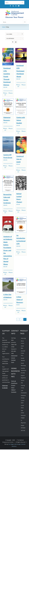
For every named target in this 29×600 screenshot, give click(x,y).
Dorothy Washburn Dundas (23, 370)
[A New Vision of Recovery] (21, 286)
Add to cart (5, 93)
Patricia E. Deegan (23, 416)
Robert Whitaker (23, 426)
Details (11, 93)
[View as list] (15, 42)
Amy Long (23, 338)
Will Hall (23, 430)
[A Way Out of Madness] (8, 285)
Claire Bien (22, 347)
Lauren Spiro (22, 401)
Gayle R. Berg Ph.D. (23, 376)
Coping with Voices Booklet (20, 120)
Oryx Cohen (22, 411)
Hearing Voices (23, 386)
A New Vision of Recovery (19, 299)
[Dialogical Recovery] (8, 106)
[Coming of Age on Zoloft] (21, 144)
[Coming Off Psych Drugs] (8, 144)
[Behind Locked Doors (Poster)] (21, 183)
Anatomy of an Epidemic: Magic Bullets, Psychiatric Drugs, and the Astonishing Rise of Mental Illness (7, 250)
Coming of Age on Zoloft (20, 159)
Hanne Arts (22, 381)
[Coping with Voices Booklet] (21, 106)
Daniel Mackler (23, 359)
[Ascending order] (22, 34)
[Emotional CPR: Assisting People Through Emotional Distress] (8, 56)
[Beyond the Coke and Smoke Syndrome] (8, 183)
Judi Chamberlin (24, 391)
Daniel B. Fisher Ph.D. (23, 353)
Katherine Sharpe (23, 396)
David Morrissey (23, 364)
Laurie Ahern (22, 406)
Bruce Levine (22, 342)
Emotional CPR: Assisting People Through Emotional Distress (7, 76)
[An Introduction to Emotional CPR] (21, 224)
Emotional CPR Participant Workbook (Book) (20, 71)
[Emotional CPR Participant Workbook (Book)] (21, 55)
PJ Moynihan (23, 421)
